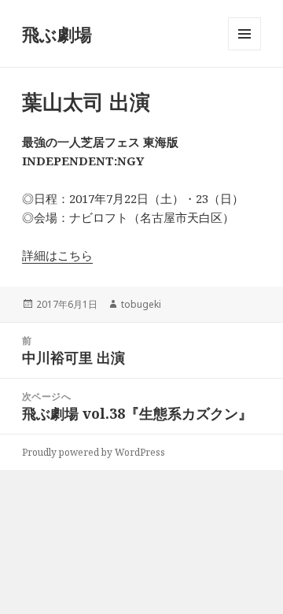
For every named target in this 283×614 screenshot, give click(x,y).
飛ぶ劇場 (57, 34)
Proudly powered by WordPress (93, 452)
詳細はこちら (57, 255)
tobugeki (141, 304)
